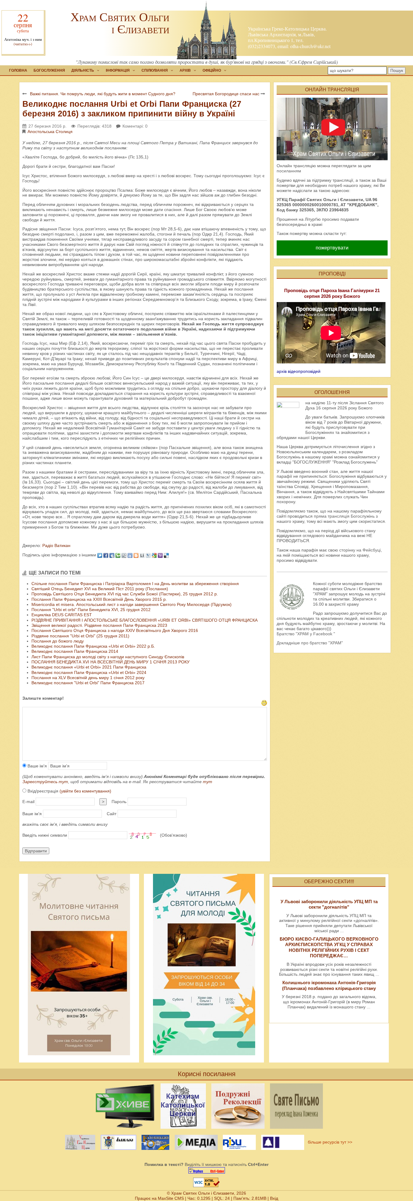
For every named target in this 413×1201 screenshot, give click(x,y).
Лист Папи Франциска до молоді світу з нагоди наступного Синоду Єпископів (107, 656)
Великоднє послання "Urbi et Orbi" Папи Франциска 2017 (88, 682)
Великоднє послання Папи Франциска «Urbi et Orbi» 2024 (88, 672)
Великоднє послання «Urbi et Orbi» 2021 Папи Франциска (88, 667)
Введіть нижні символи (44, 835)
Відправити (36, 850)
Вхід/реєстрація (68, 791)
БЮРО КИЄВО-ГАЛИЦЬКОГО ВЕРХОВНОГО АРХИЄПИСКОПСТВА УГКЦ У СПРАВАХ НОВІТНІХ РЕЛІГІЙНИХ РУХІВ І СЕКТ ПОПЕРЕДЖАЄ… (329, 947)
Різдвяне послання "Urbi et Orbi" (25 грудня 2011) (80, 635)
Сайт (111, 813)
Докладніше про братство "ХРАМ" (310, 642)
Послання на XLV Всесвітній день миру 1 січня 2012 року (88, 677)
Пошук (396, 70)
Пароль (119, 801)
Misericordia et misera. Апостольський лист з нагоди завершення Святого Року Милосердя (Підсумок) (131, 604)
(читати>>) (23, 44)
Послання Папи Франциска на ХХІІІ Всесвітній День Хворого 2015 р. (99, 599)
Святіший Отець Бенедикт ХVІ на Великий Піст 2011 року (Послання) (99, 588)
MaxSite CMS (171, 1198)
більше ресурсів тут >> (328, 1142)
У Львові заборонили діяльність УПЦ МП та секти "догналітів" (329, 904)
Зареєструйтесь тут (45, 781)
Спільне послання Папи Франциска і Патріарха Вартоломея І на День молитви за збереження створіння (135, 583)
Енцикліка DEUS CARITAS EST (61, 614)
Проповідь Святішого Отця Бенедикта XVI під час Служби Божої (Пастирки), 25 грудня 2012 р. (124, 593)
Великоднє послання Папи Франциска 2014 (74, 651)
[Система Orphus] (206, 1170)
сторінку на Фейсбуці (360, 550)
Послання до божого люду (57, 641)
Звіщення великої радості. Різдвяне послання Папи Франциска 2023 (99, 625)
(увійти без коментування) (85, 791)
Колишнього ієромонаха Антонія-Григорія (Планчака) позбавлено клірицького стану (329, 985)
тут (207, 781)
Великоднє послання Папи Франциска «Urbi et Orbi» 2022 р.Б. (93, 646)
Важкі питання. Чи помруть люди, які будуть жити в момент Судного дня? (102, 93)
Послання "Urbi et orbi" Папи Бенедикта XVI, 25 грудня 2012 (91, 609)
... (342, 930)
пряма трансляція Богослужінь (344, 516)
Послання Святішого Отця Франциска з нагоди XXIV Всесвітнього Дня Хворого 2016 (114, 630)
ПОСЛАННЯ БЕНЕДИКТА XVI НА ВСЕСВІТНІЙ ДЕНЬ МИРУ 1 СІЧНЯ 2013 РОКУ (110, 661)
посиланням (289, 170)
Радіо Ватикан (55, 545)
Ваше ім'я (36, 765)
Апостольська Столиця (50, 131)
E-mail (28, 801)
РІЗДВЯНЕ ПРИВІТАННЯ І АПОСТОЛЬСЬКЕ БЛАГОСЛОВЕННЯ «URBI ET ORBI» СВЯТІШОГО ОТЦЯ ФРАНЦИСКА (144, 620)
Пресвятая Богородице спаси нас (226, 93)
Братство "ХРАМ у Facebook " (306, 633)
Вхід (274, 1198)
